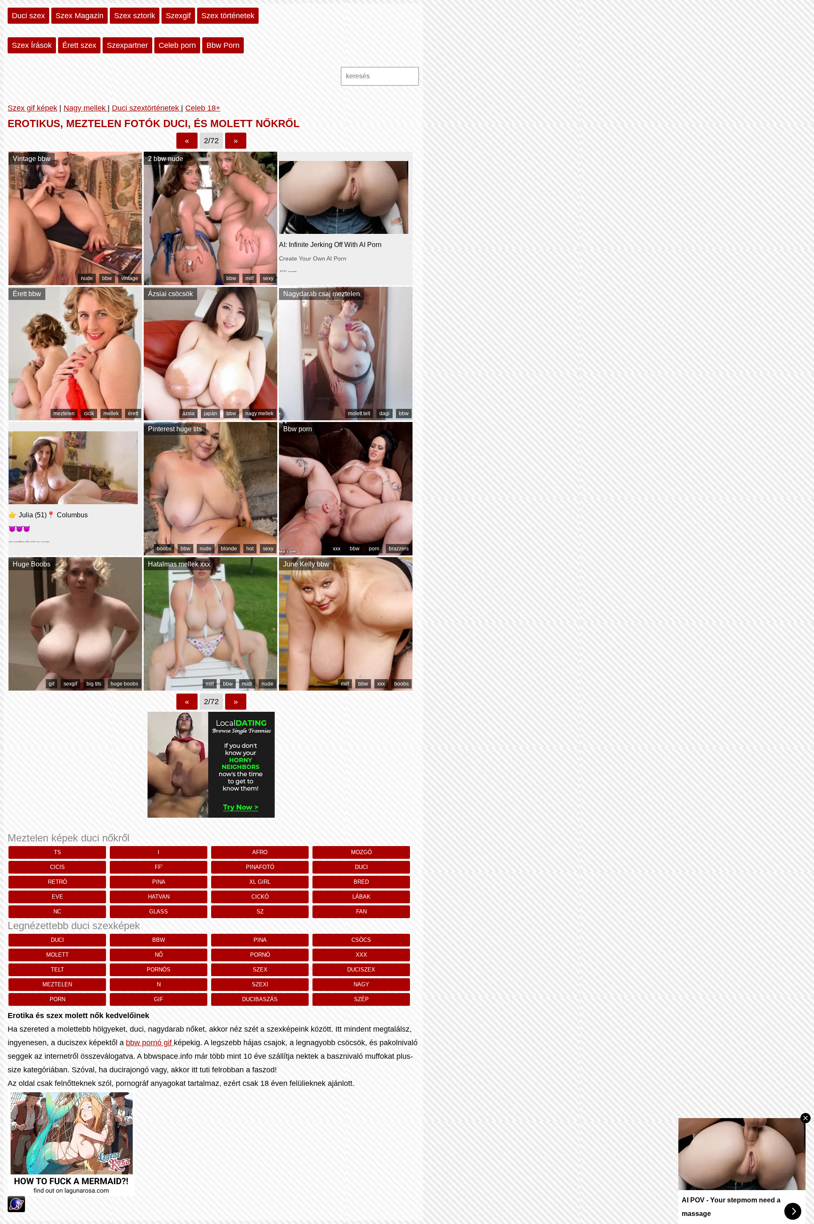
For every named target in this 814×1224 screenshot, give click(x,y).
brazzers (399, 549)
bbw (107, 278)
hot (250, 549)
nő (159, 955)
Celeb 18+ (202, 108)
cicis (57, 867)
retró (57, 882)
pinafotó (260, 867)
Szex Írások (32, 45)
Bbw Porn (223, 45)
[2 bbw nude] (210, 282)
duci (361, 867)
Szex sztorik (134, 15)
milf (249, 278)
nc (57, 911)
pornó (260, 955)
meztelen (64, 413)
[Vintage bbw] (75, 282)
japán (210, 413)
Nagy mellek (86, 108)
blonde (229, 549)
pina (158, 882)
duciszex (361, 969)
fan (361, 911)
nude (87, 278)
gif (51, 684)
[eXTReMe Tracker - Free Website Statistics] (16, 1209)
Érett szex (79, 45)
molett (57, 955)
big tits (93, 684)
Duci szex (28, 15)
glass (158, 911)
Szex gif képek (32, 108)
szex (260, 969)
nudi (247, 684)
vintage (129, 278)
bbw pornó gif (150, 1042)
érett (133, 413)
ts (57, 852)
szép (361, 999)
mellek (111, 413)
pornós (158, 969)
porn (374, 549)
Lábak (361, 897)
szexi (260, 984)
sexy (268, 278)
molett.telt (359, 413)
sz (260, 911)
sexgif (70, 684)
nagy (361, 984)
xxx (336, 549)
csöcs (361, 940)
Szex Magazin (79, 15)
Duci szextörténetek (146, 108)
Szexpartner (127, 45)
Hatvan (159, 897)
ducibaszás (260, 999)
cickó (260, 897)
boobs (164, 549)
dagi (384, 413)
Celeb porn (177, 45)
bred (361, 882)
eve (57, 897)
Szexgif (178, 15)
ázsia (188, 413)
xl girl (259, 882)
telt (57, 969)
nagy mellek (259, 413)
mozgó (361, 852)
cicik (89, 413)
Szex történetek (227, 15)
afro (260, 852)
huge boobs (124, 684)
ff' (158, 867)
